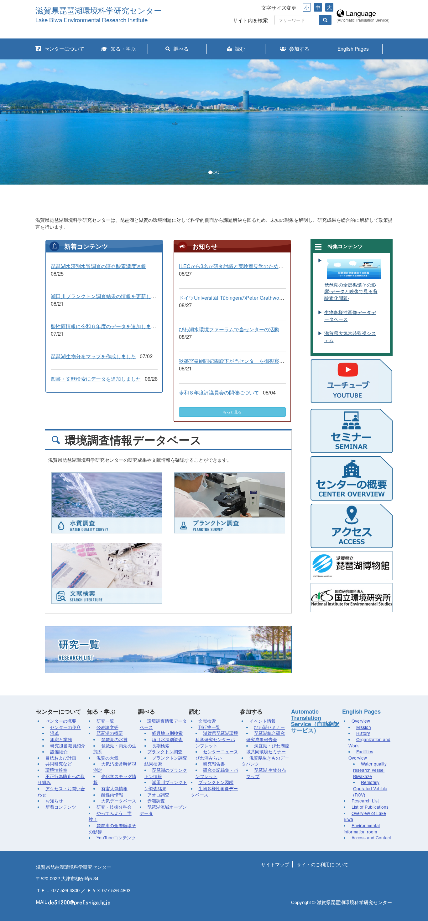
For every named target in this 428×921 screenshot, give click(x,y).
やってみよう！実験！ (110, 816)
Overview (361, 721)
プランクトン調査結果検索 (165, 761)
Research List (365, 800)
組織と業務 (61, 739)
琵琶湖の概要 (110, 733)
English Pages (353, 48)
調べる (181, 48)
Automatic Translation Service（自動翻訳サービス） (315, 720)
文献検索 (207, 721)
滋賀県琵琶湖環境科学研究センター (98, 11)
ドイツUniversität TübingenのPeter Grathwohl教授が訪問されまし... (256, 297)
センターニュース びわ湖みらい (217, 754)
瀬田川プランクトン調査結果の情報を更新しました (108, 296)
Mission (363, 727)
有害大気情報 (114, 788)
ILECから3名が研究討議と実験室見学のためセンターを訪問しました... (258, 266)
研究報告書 (214, 764)
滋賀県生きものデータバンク (265, 761)
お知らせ (54, 800)
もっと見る (232, 412)
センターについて (64, 48)
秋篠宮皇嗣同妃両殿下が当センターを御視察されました (241, 360)
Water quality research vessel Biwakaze (370, 770)
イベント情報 (262, 721)
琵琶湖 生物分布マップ (266, 773)
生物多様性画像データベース (214, 791)
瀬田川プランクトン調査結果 (165, 785)
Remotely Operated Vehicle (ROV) (370, 788)
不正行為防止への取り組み (61, 779)
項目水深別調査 (167, 739)
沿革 (54, 733)
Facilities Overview (360, 754)
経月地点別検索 (167, 733)
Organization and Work (369, 742)
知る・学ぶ (123, 48)
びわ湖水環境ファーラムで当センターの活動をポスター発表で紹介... (256, 329)
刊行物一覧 (209, 727)
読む (240, 48)
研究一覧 (105, 721)
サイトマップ (275, 864)
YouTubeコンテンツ (116, 837)
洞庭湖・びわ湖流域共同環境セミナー (267, 748)
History (363, 733)
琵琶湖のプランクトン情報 (165, 773)
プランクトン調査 (164, 751)
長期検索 (161, 745)
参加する (299, 48)
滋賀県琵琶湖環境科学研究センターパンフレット (217, 739)
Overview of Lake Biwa (365, 816)
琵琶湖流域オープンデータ (163, 810)
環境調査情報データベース (163, 724)
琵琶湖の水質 (114, 739)
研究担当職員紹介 (67, 745)
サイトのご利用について (322, 864)
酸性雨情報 (112, 794)
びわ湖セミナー (269, 727)
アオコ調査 (158, 794)
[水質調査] (106, 502)
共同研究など (58, 764)
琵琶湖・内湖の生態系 (114, 748)
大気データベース (118, 800)
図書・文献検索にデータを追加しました (96, 378)
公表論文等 (107, 727)
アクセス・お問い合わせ (61, 791)
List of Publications (370, 807)
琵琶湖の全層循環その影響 (112, 828)
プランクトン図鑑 (215, 782)
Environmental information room (362, 828)
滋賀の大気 (107, 758)
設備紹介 (59, 751)
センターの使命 (65, 727)
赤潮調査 (156, 800)
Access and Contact (371, 837)
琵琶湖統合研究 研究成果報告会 (265, 736)
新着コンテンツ (60, 807)
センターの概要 (60, 721)
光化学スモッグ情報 (114, 779)
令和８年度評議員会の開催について (219, 392)
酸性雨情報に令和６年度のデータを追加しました (106, 326)
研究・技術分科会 (114, 807)
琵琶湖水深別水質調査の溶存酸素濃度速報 (98, 266)
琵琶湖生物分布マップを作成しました (93, 356)
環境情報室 (56, 770)
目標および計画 (60, 758)
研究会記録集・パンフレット (217, 773)
